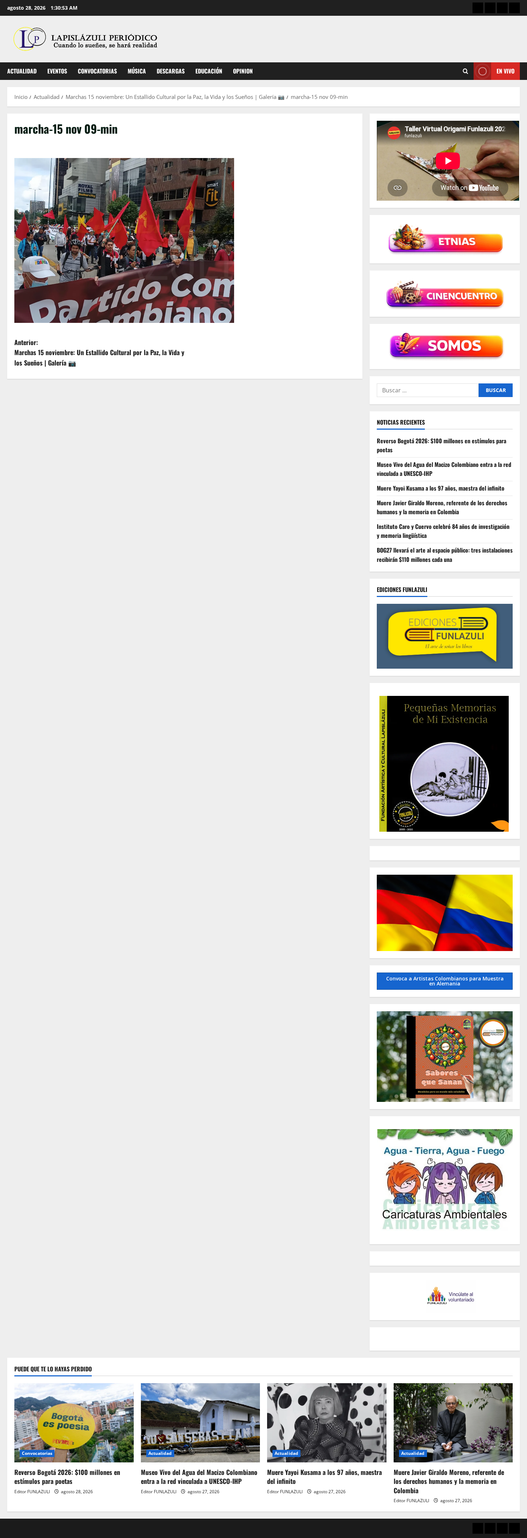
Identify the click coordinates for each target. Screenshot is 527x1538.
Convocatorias (97, 71)
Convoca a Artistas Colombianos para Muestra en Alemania (445, 981)
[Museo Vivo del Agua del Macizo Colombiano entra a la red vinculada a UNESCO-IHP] (200, 1423)
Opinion (243, 71)
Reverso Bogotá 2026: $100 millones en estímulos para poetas (67, 1476)
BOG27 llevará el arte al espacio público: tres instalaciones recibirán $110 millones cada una (445, 555)
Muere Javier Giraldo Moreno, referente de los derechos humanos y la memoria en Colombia (442, 507)
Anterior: (99, 353)
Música (137, 71)
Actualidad (22, 71)
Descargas (171, 71)
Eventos (57, 71)
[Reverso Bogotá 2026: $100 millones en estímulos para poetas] (74, 1423)
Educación (208, 71)
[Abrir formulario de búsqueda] (465, 71)
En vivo (505, 71)
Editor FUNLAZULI (32, 1492)
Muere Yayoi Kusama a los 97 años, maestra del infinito (440, 488)
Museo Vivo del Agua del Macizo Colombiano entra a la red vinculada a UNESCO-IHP (199, 1476)
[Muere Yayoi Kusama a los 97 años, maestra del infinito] (326, 1423)
